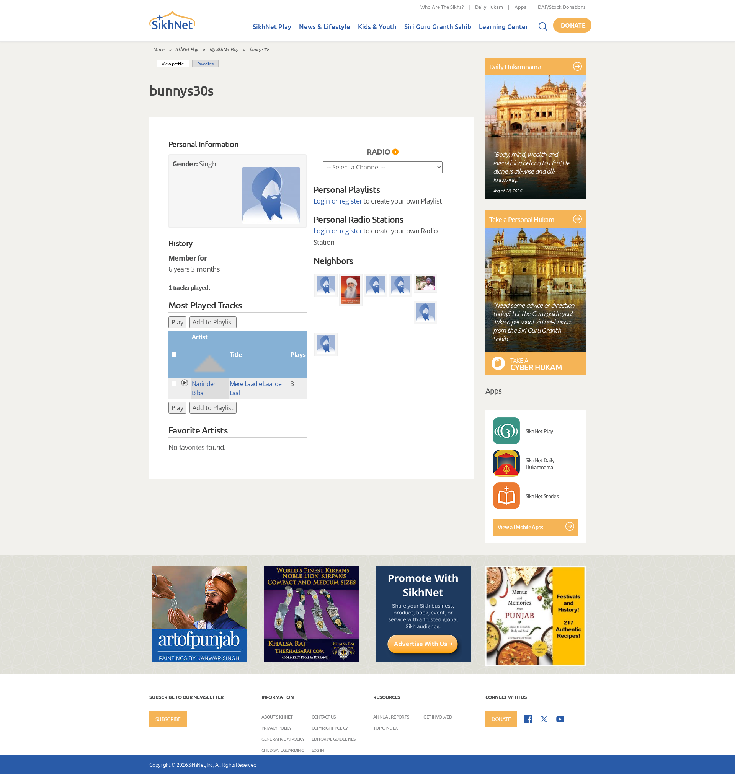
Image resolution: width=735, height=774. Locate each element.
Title (236, 354)
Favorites (205, 63)
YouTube (560, 719)
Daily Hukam (489, 6)
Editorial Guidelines (334, 739)
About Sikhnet (277, 717)
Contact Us (324, 717)
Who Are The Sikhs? (442, 6)
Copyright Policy (330, 728)
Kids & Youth (377, 26)
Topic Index (385, 728)
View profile (175, 63)
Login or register (338, 200)
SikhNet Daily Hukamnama (540, 463)
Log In (318, 750)
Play (177, 322)
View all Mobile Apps (520, 527)
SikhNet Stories (542, 495)
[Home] (172, 27)
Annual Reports (391, 717)
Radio (378, 151)
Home (158, 49)
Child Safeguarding (282, 750)
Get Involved (437, 717)
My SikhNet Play (223, 49)
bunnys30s (260, 49)
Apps (520, 6)
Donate (573, 25)
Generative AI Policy (283, 739)
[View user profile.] (271, 195)
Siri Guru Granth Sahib (437, 26)
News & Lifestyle (324, 26)
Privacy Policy (276, 728)
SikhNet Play (272, 26)
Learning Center (503, 26)
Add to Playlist (213, 322)
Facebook (528, 719)
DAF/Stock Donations (562, 6)
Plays (298, 354)
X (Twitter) (544, 719)
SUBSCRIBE (168, 718)
